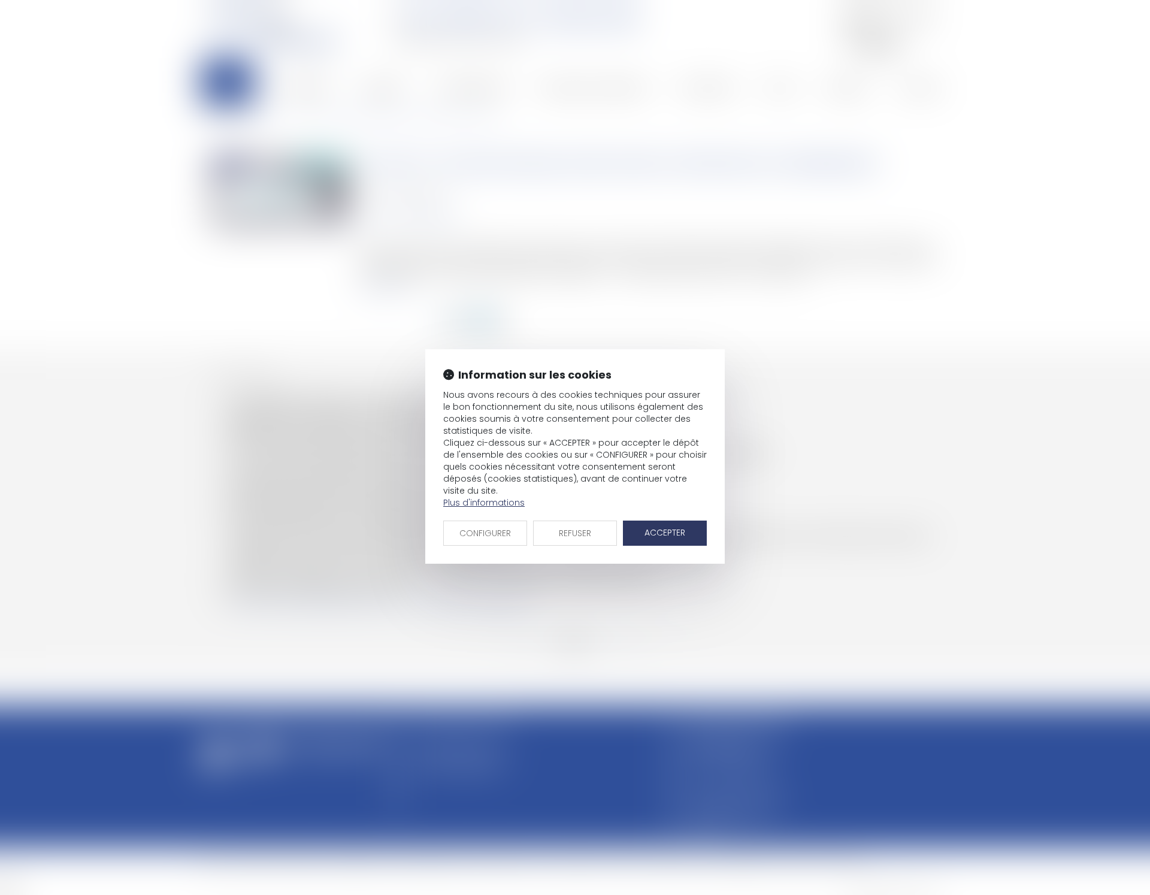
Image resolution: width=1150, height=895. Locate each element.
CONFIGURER (485, 533)
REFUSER (575, 533)
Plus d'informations (484, 503)
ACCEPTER (664, 533)
